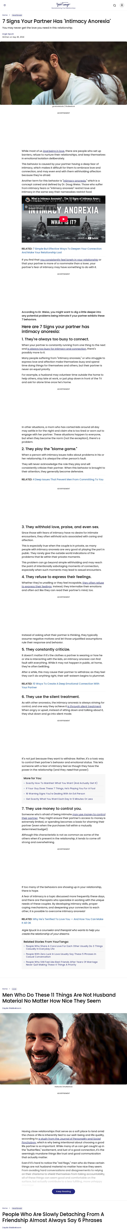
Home (5, 15)
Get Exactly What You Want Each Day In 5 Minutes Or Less (59, 799)
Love (14, 989)
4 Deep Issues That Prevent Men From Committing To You (67, 479)
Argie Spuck (8, 34)
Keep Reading (63, 1191)
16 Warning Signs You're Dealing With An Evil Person (55, 793)
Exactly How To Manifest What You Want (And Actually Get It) (62, 783)
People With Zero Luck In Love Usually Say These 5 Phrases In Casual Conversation (61, 955)
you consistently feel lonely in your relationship (69, 259)
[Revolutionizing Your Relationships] (63, 4)
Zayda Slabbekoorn (11, 1008)
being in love (53, 151)
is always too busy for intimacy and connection (56, 349)
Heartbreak (17, 15)
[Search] (114, 5)
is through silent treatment (84, 706)
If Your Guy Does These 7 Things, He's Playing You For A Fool (60, 788)
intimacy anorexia (74, 180)
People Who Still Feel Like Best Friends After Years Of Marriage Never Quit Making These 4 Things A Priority (62, 963)
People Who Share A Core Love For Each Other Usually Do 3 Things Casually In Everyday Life (64, 947)
